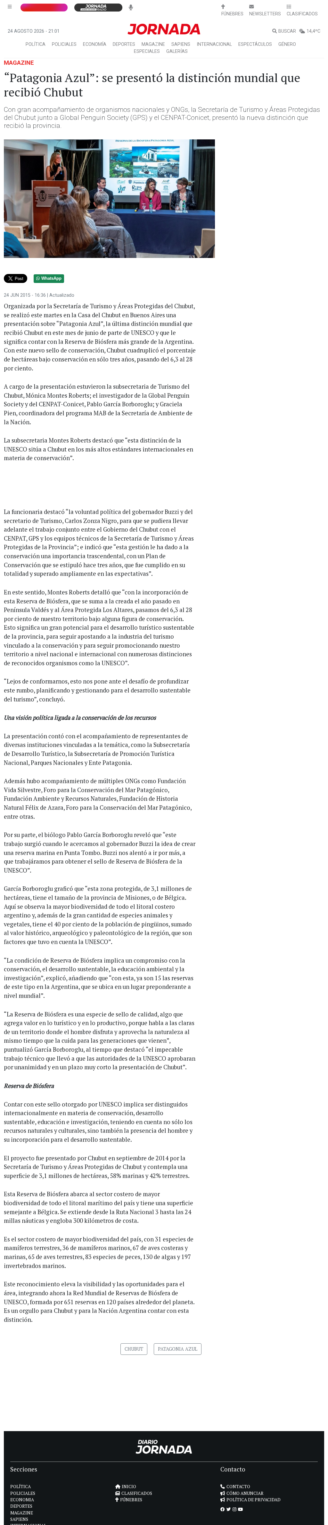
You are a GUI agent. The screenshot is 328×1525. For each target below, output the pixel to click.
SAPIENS (180, 44)
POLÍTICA (35, 44)
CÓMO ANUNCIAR (245, 1493)
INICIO (129, 1486)
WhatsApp (51, 278)
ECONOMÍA (94, 44)
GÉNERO (287, 44)
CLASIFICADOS (136, 1493)
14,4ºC (313, 31)
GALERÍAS (177, 51)
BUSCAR (287, 31)
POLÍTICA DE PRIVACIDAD (253, 1500)
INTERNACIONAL (214, 44)
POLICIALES (64, 44)
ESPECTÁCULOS (255, 44)
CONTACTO (238, 1486)
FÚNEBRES (131, 1500)
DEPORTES (124, 44)
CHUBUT (134, 1349)
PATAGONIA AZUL (177, 1349)
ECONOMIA (22, 1500)
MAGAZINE (153, 44)
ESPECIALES (147, 51)
